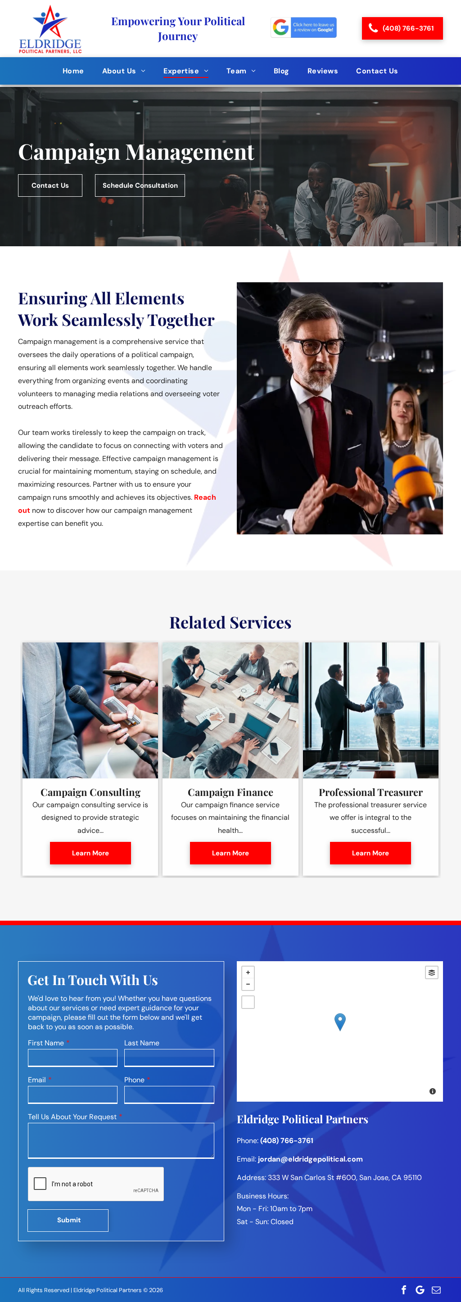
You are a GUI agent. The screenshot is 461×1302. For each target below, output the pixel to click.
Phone (134, 1080)
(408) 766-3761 (286, 1140)
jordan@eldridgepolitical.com (310, 1159)
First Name (46, 1043)
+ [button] (248, 972)
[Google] (420, 1290)
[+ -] (340, 1031)
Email (37, 1080)
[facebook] (404, 1290)
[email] (436, 1290)
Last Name (141, 1043)
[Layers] (432, 972)
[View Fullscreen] (248, 1002)
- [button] (248, 984)
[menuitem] (73, 71)
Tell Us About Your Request (72, 1116)
